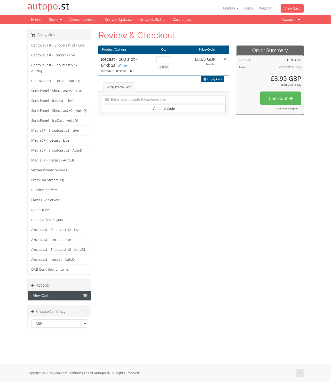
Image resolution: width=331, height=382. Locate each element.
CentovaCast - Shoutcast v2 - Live (58, 45)
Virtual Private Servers (49, 170)
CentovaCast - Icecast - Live (53, 55)
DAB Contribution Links (50, 269)
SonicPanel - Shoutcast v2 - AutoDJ (59, 110)
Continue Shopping (287, 108)
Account (290, 19)
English (229, 8)
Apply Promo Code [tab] (119, 87)
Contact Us (182, 19)
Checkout (279, 98)
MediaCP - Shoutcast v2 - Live (55, 130)
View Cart (292, 8)
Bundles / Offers (44, 190)
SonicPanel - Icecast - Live (52, 101)
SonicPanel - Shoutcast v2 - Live (56, 91)
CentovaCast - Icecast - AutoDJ (55, 81)
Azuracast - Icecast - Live (51, 239)
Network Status (152, 19)
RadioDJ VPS (41, 210)
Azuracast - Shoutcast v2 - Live (55, 230)
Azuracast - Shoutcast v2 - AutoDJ (58, 249)
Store (54, 19)
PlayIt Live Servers (45, 200)
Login (248, 8)
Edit (124, 66)
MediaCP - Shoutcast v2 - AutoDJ (57, 150)
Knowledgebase (118, 19)
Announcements (83, 19)
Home (36, 19)
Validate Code (164, 108)
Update (164, 66)
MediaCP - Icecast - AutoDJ (52, 160)
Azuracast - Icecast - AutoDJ (53, 259)
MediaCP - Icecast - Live (50, 140)
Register (265, 8)
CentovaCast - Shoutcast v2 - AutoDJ (54, 68)
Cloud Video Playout (47, 220)
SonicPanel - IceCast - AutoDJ (54, 120)
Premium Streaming (47, 180)
